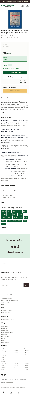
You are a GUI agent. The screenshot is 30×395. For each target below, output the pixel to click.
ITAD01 (19, 211)
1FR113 (13, 166)
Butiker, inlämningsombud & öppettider (9, 300)
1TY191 (25, 163)
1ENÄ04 (6, 161)
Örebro (3, 361)
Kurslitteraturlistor (5, 312)
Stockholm (3, 363)
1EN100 (19, 159)
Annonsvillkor (4, 334)
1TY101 (6, 164)
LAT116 (20, 175)
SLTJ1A (22, 168)
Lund (2, 357)
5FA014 (20, 173)
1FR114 (14, 161)
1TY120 (21, 163)
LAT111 (17, 175)
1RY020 (19, 171)
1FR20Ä (25, 161)
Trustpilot (3, 263)
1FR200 (17, 164)
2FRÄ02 (6, 163)
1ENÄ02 (10, 161)
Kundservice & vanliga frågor (7, 319)
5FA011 (24, 173)
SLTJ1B (6, 170)
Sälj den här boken (15, 90)
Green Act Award (5, 302)
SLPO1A (26, 168)
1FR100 (10, 166)
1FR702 (21, 164)
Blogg (2, 304)
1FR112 (17, 166)
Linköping (3, 355)
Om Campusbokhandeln (6, 298)
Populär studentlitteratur (6, 310)
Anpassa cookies (5, 342)
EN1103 (25, 211)
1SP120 (10, 163)
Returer (3, 340)
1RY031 (23, 171)
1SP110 (18, 163)
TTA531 (10, 170)
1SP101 (17, 161)
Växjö (2, 369)
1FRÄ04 (25, 164)
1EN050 (15, 171)
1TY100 (13, 164)
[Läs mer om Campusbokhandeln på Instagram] (5, 374)
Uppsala (3, 367)
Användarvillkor (4, 330)
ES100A (18, 168)
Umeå (2, 365)
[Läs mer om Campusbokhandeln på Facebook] (2, 374)
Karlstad (3, 353)
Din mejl (15, 284)
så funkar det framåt (22, 1)
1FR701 (21, 161)
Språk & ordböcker (13, 191)
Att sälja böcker (4, 326)
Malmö (2, 359)
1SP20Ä (14, 163)
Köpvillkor (3, 338)
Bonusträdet (4, 328)
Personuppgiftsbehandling (7, 332)
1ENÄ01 (23, 159)
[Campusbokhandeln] (7, 5)
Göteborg (3, 351)
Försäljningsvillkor (5, 336)
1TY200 (6, 166)
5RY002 (16, 173)
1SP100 (15, 159)
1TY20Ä (10, 164)
